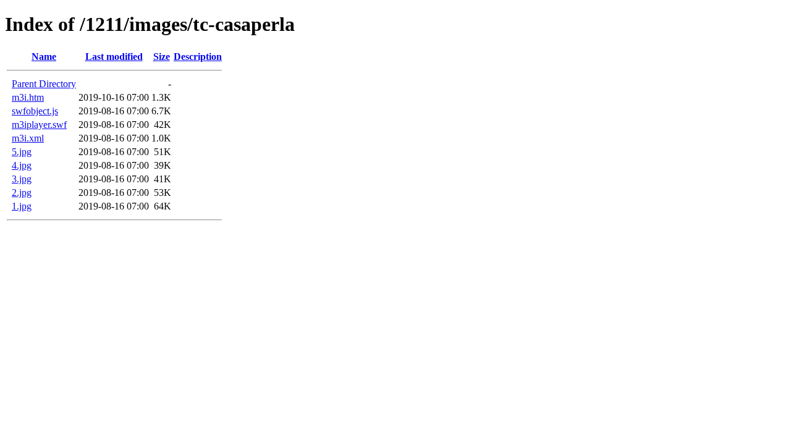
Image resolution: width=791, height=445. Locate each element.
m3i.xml (28, 138)
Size (161, 56)
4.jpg (22, 165)
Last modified (114, 56)
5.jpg (22, 151)
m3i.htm (28, 97)
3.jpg (22, 179)
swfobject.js (35, 111)
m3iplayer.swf (39, 124)
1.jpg (22, 206)
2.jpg (22, 192)
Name (44, 56)
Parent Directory (44, 83)
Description (198, 56)
